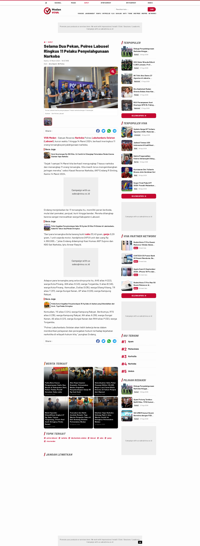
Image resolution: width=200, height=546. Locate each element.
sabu (87, 234)
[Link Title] (126, 51)
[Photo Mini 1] (48, 122)
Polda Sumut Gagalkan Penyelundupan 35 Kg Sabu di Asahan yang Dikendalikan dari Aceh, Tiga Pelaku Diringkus (83, 305)
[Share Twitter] (103, 131)
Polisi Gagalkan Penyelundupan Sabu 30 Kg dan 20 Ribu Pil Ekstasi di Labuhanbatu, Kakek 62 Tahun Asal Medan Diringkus (82, 227)
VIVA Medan (50, 137)
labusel (93, 438)
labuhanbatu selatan (78, 438)
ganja (106, 234)
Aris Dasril (53, 64)
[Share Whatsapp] (109, 131)
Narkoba (79, 137)
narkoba (64, 438)
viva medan (51, 441)
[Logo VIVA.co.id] (53, 10)
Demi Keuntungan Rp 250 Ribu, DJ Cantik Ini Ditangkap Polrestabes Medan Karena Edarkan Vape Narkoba (82, 155)
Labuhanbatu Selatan (103, 137)
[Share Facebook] (98, 131)
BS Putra (61, 64)
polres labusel (52, 438)
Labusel (49, 141)
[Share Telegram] (114, 131)
